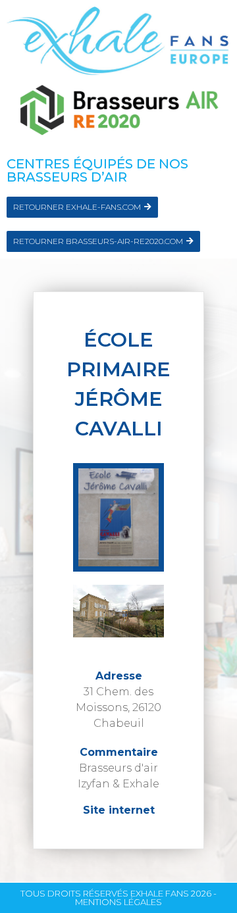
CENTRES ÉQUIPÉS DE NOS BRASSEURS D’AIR (97, 170)
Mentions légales (118, 902)
